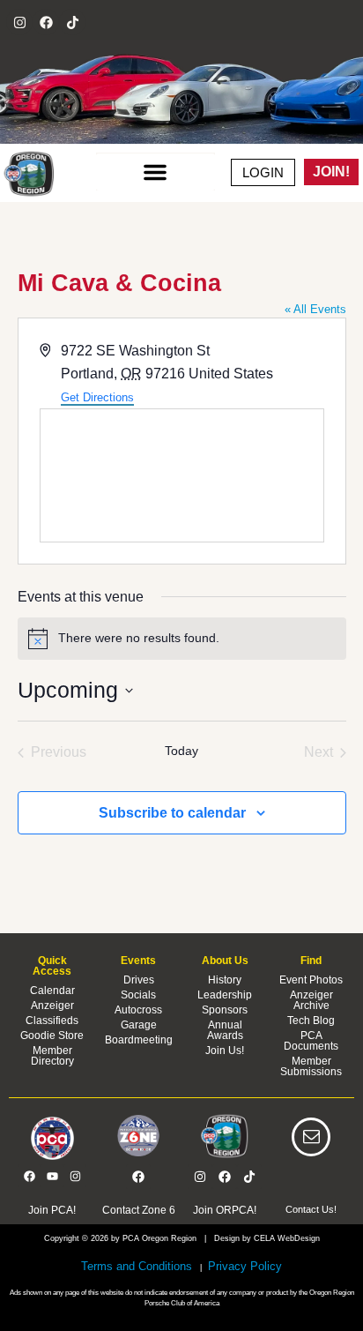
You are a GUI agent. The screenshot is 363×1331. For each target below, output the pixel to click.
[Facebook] (46, 22)
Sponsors (225, 1010)
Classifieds (52, 1020)
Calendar (52, 990)
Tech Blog (311, 1020)
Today (181, 751)
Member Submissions (311, 1066)
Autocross (138, 1010)
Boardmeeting (139, 1040)
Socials (138, 995)
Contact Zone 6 (138, 1210)
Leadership (224, 995)
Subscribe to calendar (172, 812)
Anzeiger (52, 1005)
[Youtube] (52, 1175)
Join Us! (224, 1050)
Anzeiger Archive (311, 1000)
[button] (155, 172)
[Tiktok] (72, 22)
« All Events (315, 309)
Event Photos (311, 980)
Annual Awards (225, 1030)
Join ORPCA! (224, 1210)
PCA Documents (311, 1040)
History (224, 980)
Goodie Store (52, 1035)
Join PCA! (52, 1210)
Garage (139, 1025)
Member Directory (52, 1055)
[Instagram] (19, 22)
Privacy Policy (243, 1266)
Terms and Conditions (136, 1266)
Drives (138, 980)
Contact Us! (311, 1209)
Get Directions (97, 397)
